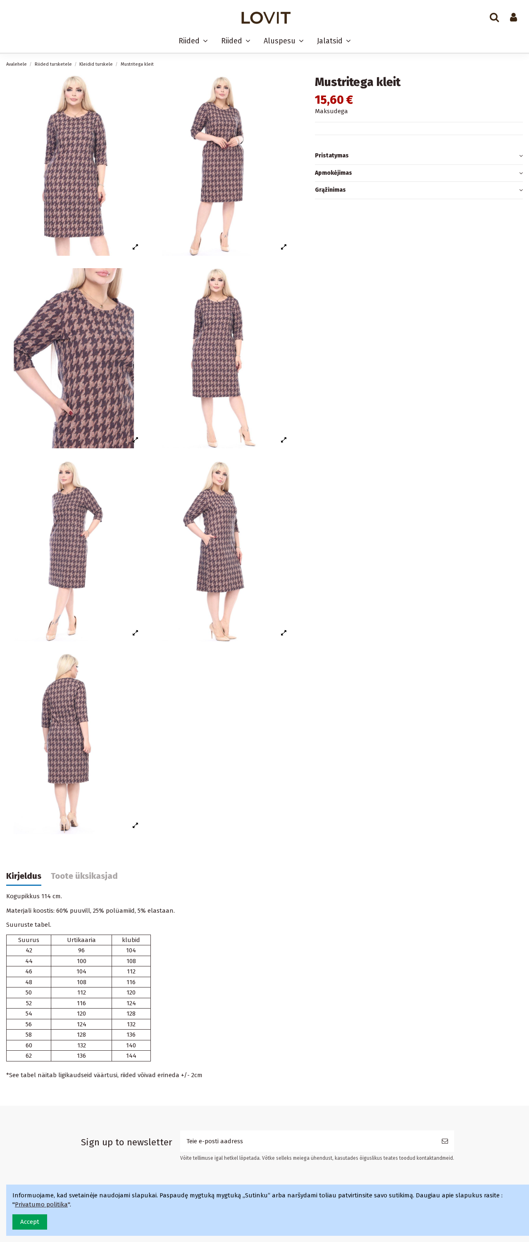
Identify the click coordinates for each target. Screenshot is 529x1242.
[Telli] (445, 1141)
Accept (29, 1221)
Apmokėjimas (333, 172)
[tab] (419, 156)
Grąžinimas (330, 189)
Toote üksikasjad (84, 876)
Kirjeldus (23, 876)
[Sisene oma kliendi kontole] (513, 18)
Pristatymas (332, 155)
